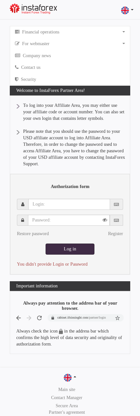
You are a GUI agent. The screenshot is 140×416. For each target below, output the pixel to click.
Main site (66, 389)
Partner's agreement (67, 412)
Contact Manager (66, 397)
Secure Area (67, 405)
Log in (70, 248)
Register (115, 233)
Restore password (33, 233)
